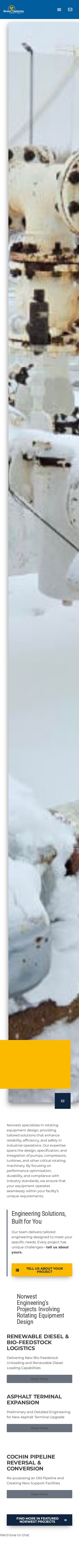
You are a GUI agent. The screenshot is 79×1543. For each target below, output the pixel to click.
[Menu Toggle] (59, 9)
